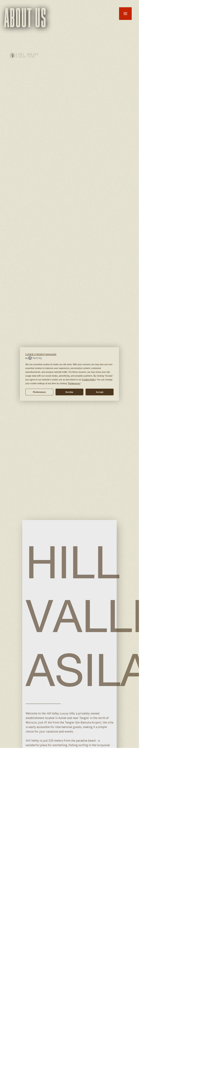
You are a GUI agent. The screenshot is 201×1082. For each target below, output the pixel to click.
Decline (69, 392)
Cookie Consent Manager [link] (40, 354)
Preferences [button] (74, 383)
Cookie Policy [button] (89, 379)
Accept (99, 392)
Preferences (39, 392)
